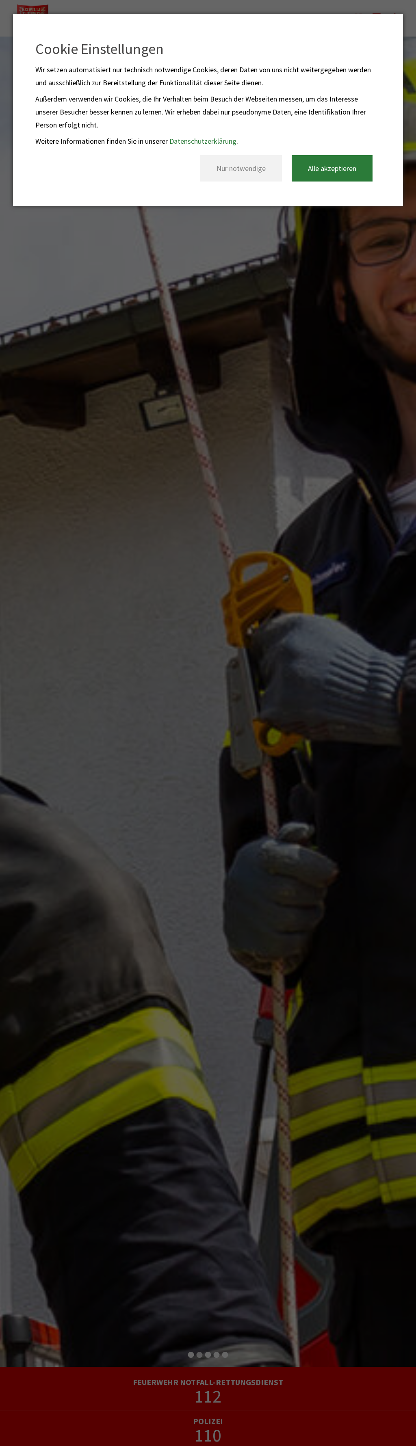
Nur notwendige (241, 168)
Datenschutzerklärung (202, 141)
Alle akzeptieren (332, 168)
